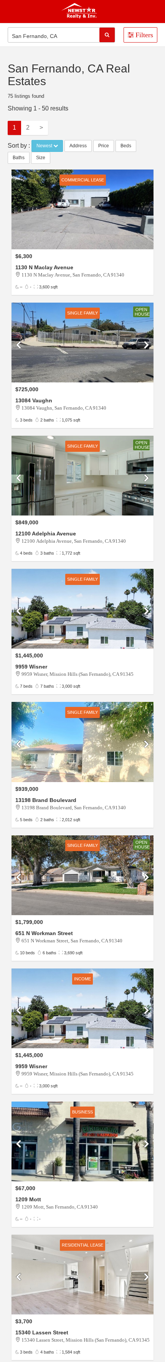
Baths (19, 157)
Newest (44, 145)
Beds (125, 145)
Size (40, 157)
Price (103, 145)
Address (78, 145)
